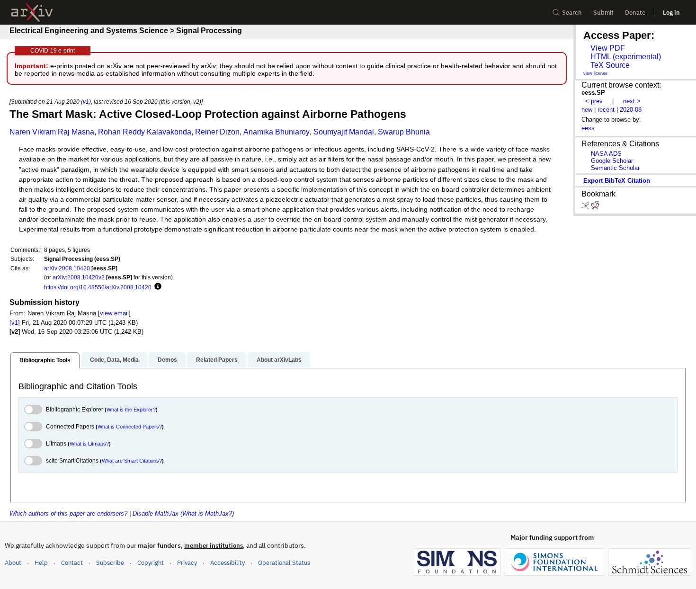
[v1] (14, 322)
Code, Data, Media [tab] (114, 360)
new (586, 109)
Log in (671, 13)
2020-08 (631, 109)
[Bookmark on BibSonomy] (586, 207)
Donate (635, 13)
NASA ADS (606, 153)
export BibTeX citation (616, 180)
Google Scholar (612, 160)
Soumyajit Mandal (343, 132)
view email (114, 313)
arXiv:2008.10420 (67, 268)
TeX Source (610, 65)
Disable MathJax (155, 513)
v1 (86, 101)
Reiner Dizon (217, 132)
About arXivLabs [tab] (279, 360)
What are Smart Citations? (132, 461)
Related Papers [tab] (217, 360)
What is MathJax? (207, 513)
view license (595, 73)
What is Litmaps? (89, 443)
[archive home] (32, 12)
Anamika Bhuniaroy (276, 132)
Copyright (150, 563)
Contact (72, 563)
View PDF (607, 48)
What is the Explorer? (131, 409)
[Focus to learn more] (156, 287)
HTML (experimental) (625, 57)
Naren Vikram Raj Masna (51, 132)
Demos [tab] (167, 360)
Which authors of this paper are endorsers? (68, 513)
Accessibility (227, 563)
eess (588, 128)
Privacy (187, 563)
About (13, 563)
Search (572, 13)
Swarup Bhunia (404, 132)
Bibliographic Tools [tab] (45, 360)
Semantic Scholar (615, 167)
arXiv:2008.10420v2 (79, 277)
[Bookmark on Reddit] (595, 207)
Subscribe (110, 563)
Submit (603, 13)
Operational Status (284, 562)
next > (632, 101)
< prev (594, 101)
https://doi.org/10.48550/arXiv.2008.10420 (98, 287)
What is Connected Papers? (130, 426)
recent (606, 109)
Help (41, 563)
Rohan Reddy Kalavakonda (144, 132)
